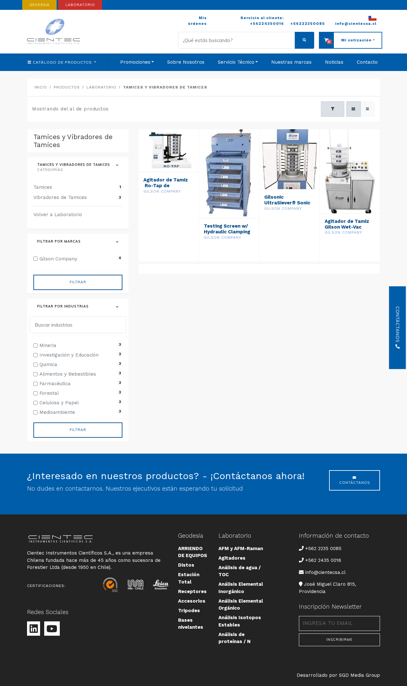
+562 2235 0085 (323, 548)
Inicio (40, 87)
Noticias (334, 62)
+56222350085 (307, 23)
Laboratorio (101, 87)
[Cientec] (54, 32)
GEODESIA (40, 5)
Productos (67, 87)
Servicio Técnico (236, 62)
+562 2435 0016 (323, 560)
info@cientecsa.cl (325, 572)
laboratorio (80, 5)
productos (63, 62)
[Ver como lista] (367, 109)
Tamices (77, 187)
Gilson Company (162, 191)
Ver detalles (168, 208)
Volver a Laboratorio (57, 214)
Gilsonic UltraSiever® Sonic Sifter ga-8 (287, 202)
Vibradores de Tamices (77, 197)
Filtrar (78, 282)
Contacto (367, 62)
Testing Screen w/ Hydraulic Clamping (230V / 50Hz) (227, 231)
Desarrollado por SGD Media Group (338, 675)
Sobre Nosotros (185, 62)
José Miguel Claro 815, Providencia (327, 587)
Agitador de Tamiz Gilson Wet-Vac (347, 224)
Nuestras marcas (291, 62)
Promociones (135, 62)
